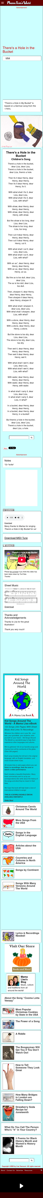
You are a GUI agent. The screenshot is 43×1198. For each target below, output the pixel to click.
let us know (14, 571)
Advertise (19, 1170)
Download (8, 523)
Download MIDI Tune (16, 538)
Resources (28, 1170)
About (3, 1170)
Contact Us (11, 1170)
